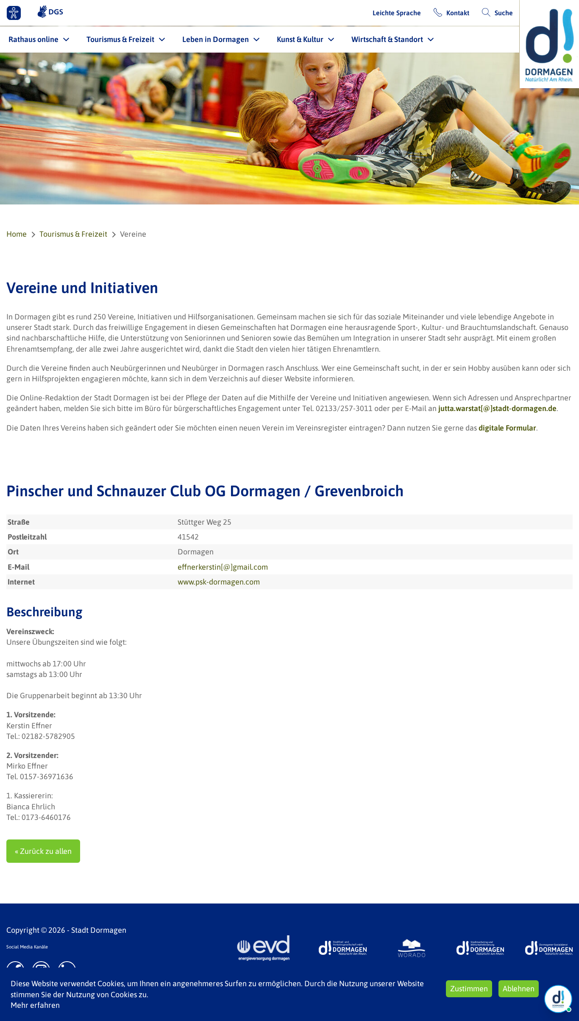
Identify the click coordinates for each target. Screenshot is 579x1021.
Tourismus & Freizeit (120, 39)
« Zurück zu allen (43, 851)
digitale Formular (507, 427)
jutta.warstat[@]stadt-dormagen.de (497, 408)
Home (16, 233)
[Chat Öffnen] (558, 999)
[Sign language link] (50, 12)
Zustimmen (469, 988)
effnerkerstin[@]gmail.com (223, 566)
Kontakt (457, 13)
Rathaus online (33, 39)
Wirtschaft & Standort (387, 39)
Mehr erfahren (35, 1005)
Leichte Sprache (397, 13)
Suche (504, 13)
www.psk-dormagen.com (219, 581)
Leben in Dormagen (215, 39)
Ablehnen (518, 988)
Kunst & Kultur (300, 39)
